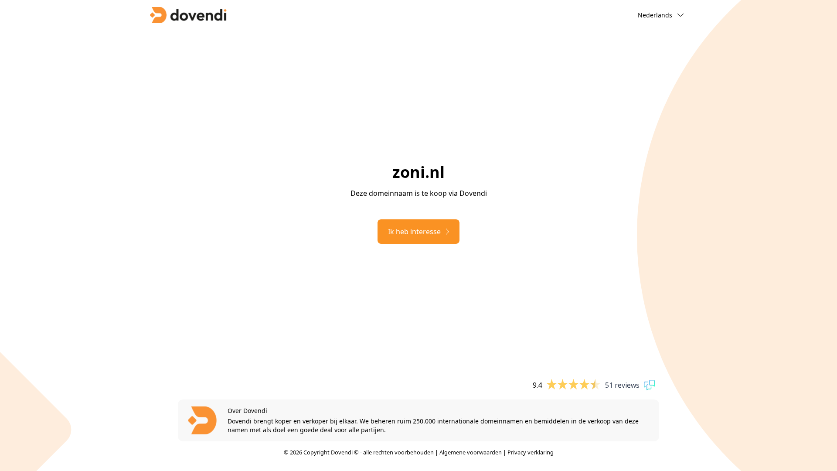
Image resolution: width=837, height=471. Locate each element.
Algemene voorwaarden (470, 452)
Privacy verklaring (530, 452)
